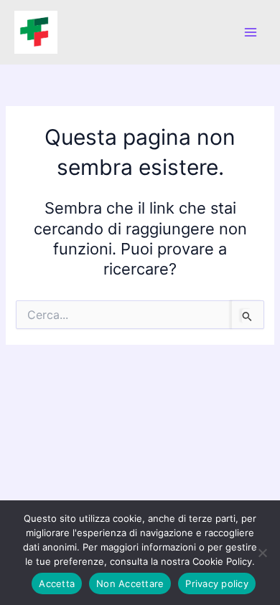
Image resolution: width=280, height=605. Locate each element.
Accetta (57, 583)
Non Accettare (130, 583)
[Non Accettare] (262, 553)
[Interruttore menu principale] (250, 32)
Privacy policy (216, 583)
